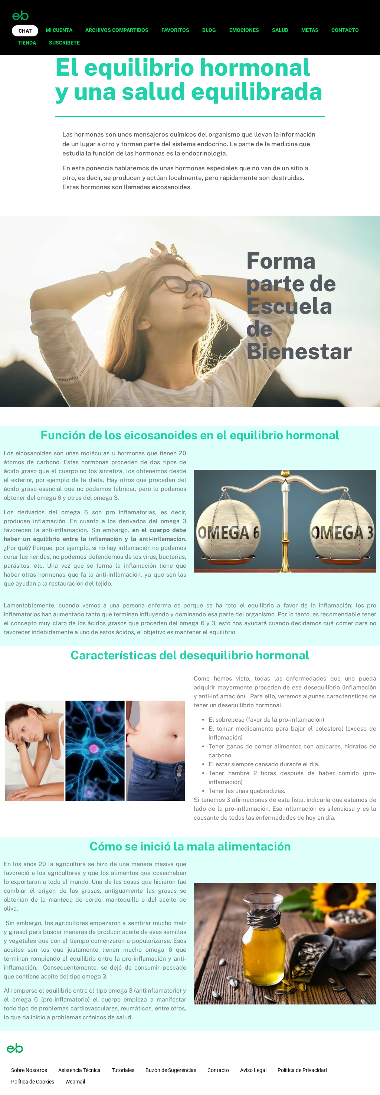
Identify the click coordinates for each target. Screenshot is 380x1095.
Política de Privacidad (302, 1070)
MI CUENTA (59, 30)
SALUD (280, 30)
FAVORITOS (175, 30)
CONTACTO (345, 30)
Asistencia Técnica (79, 1070)
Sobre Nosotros (29, 1070)
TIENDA (27, 43)
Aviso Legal (253, 1070)
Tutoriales (123, 1070)
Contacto (218, 1070)
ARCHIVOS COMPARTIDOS (116, 30)
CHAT (25, 31)
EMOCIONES (244, 30)
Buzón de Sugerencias (170, 1070)
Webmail (75, 1082)
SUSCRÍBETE (64, 43)
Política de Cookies (32, 1082)
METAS (309, 30)
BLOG (209, 30)
